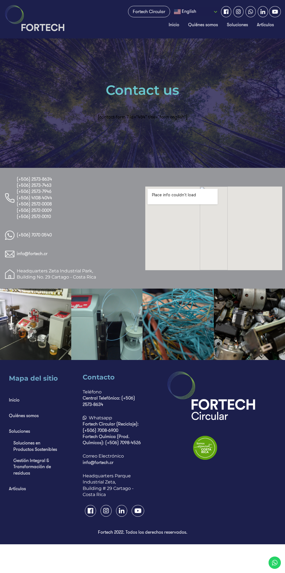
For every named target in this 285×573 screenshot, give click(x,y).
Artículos (265, 24)
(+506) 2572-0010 (34, 216)
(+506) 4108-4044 (34, 198)
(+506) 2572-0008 (34, 204)
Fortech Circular (149, 11)
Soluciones (237, 24)
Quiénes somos (203, 24)
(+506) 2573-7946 (34, 191)
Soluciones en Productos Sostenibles (35, 446)
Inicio (174, 24)
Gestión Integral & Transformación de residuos (32, 466)
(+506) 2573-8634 (34, 179)
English (188, 11)
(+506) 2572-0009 (34, 210)
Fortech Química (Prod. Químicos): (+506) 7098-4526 (112, 439)
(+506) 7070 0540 (34, 235)
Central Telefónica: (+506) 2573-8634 (109, 401)
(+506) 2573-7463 (34, 185)
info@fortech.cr (32, 254)
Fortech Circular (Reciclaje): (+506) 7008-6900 (111, 427)
